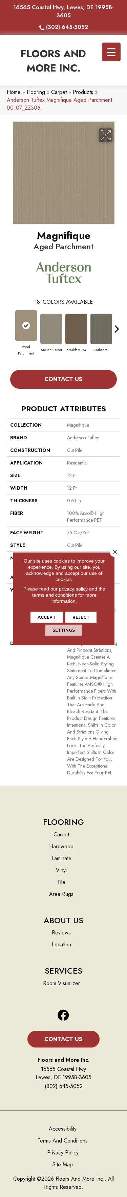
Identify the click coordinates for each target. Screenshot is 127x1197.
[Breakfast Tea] (76, 329)
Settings (63, 629)
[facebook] (63, 1015)
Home (14, 92)
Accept (47, 616)
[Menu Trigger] (111, 52)
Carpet (59, 92)
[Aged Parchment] (26, 326)
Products (83, 92)
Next (117, 325)
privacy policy (73, 588)
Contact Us (63, 379)
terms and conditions (54, 594)
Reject (80, 616)
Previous (10, 325)
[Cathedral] (101, 329)
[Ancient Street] (51, 329)
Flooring (36, 92)
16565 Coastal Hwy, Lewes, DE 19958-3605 (63, 11)
